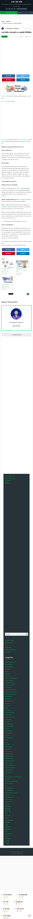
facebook (8, 76)
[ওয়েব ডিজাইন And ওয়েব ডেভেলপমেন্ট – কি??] (7, 264)
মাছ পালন (6, 836)
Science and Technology (11, 781)
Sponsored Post (9, 797)
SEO (6, 786)
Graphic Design (9, 726)
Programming (8, 770)
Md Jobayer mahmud (13, 28)
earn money (8, 696)
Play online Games (10, 767)
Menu (4, 12)
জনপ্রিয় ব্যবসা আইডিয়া (9, 820)
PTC (6, 774)
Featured (7, 705)
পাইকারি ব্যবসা (7, 827)
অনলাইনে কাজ (7, 808)
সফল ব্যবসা (7, 843)
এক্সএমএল (3, 221)
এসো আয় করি (16, 2)
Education (7, 699)
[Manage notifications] (29, 915)
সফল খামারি (7, 841)
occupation (8, 751)
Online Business (9, 756)
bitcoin (7, 671)
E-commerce (8, 687)
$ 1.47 (5, 902)
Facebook (7, 703)
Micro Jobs (8, 749)
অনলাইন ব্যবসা (7, 806)
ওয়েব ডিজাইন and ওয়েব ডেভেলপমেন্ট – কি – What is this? (21, 270)
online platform (9, 760)
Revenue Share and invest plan (13, 776)
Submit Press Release (22, 8)
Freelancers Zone (9, 717)
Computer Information (11, 678)
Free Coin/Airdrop (9, 712)
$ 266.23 (19, 902)
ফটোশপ (2, 139)
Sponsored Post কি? (10, 649)
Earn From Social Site (10, 694)
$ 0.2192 (20, 909)
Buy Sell (7, 676)
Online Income (9, 758)
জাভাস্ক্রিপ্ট (18, 188)
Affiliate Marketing (10, 662)
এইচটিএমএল (3, 96)
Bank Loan (8, 669)
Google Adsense (9, 724)
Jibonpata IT (20, 853)
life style (7, 744)
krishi (6, 742)
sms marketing (9, 788)
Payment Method (9, 765)
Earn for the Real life (10, 689)
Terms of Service (9, 640)
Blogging (7, 673)
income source (9, 731)
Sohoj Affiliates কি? (10, 476)
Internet (7, 735)
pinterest (8, 80)
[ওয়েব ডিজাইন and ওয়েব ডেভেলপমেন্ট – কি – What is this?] (22, 264)
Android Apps (8, 664)
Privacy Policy (8, 642)
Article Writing (9, 666)
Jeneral (5, 36)
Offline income (9, 753)
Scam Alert (8, 779)
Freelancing (8, 719)
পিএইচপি (17, 199)
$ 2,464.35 (23, 895)
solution (7, 795)
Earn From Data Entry (11, 692)
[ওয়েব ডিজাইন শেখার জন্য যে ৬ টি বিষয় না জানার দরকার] (7, 280)
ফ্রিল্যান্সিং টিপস (8, 829)
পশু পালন (6, 825)
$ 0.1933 (6, 916)
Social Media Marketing (11, 792)
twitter (23, 76)
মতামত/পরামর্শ (7, 652)
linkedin (23, 80)
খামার (6, 813)
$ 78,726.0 (7, 895)
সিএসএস (3, 101)
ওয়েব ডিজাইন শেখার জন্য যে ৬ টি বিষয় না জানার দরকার (7, 285)
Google (7, 721)
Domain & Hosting (10, 685)
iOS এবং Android (9, 737)
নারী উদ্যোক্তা (7, 822)
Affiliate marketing (10, 478)
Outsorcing (8, 763)
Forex (6, 708)
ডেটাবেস (2, 205)
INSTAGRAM (8, 733)
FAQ (6, 645)
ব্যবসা (6, 831)
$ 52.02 (6, 909)
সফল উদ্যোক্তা (8, 838)
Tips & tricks (8, 799)
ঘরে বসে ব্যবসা (7, 815)
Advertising (8, 647)
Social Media (8, 790)
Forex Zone (8, 710)
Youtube (7, 804)
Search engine (9, 783)
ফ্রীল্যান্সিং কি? (7, 483)
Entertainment (9, 701)
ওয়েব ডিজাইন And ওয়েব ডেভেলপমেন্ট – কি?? (6, 269)
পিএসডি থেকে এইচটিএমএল (23, 139)
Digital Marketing (10, 682)
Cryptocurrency (9, 680)
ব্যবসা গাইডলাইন (8, 834)
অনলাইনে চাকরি (8, 811)
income (7, 728)
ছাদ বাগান (6, 818)
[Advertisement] (16, 56)
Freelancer (8, 715)
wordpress (8, 802)
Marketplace (8, 747)
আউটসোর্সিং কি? (8, 481)
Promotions (8, 772)
